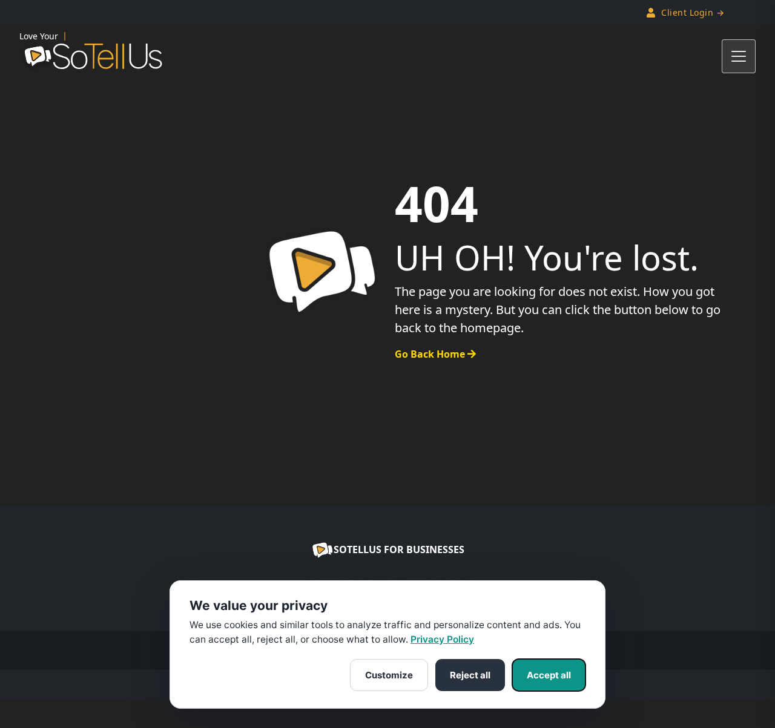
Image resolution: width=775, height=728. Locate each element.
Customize (389, 675)
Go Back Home (431, 354)
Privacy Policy (442, 639)
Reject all (470, 675)
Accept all (549, 675)
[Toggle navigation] (739, 56)
